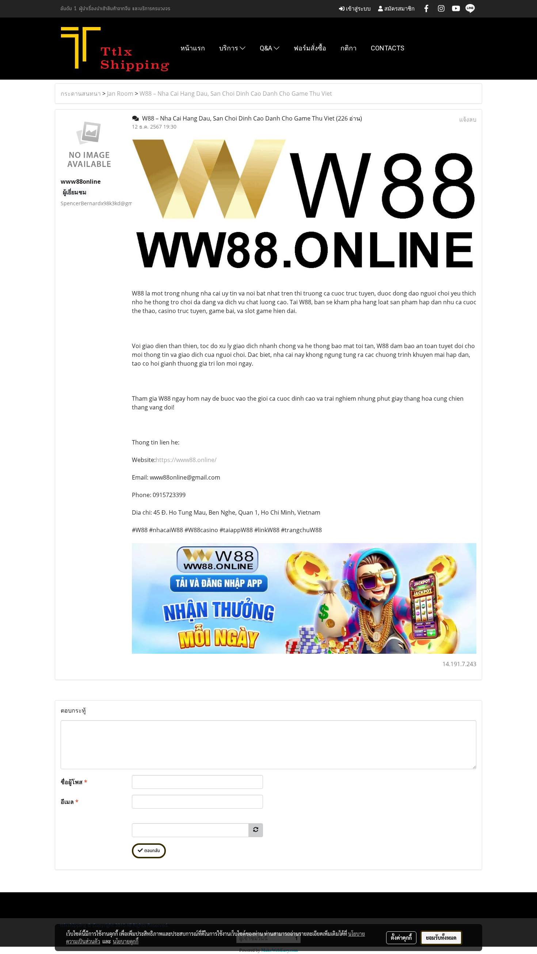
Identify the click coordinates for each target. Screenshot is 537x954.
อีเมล (70, 802)
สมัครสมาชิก (399, 8)
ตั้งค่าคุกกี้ (401, 937)
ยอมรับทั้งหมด (441, 937)
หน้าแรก (192, 48)
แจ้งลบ (467, 119)
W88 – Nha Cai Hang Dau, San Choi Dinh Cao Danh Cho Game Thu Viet (236, 93)
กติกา (348, 48)
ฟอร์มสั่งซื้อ (310, 48)
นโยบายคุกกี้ (125, 941)
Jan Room (120, 93)
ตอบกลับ (151, 850)
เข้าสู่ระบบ (357, 8)
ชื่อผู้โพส (74, 782)
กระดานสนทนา (81, 93)
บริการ (229, 48)
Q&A (267, 48)
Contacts (387, 48)
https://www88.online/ (186, 460)
